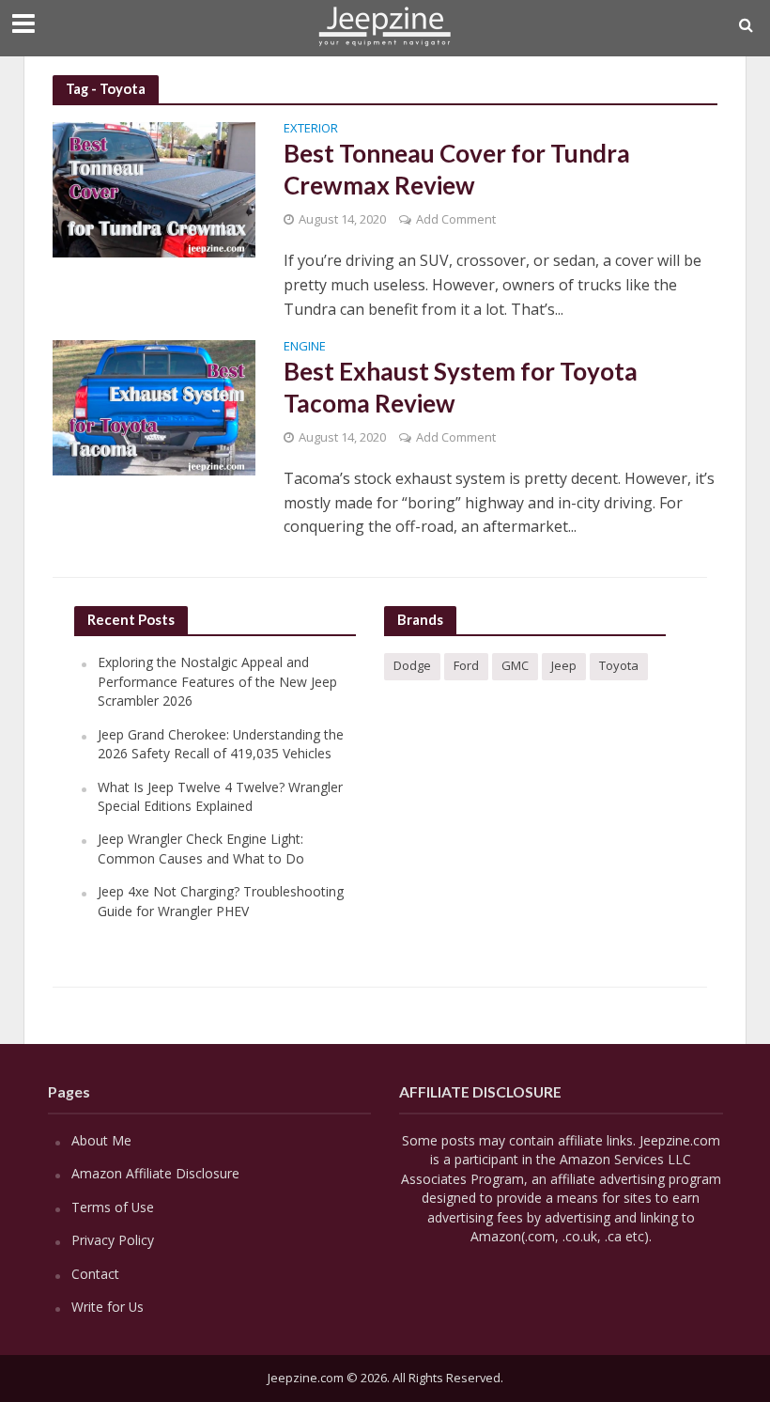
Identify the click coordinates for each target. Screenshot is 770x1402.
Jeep (564, 665)
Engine (305, 347)
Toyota (619, 665)
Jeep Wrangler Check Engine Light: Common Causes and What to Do (201, 848)
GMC (515, 665)
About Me (101, 1140)
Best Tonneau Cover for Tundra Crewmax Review (457, 169)
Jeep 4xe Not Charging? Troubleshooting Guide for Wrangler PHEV (221, 900)
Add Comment (456, 218)
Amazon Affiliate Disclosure (155, 1173)
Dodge (412, 665)
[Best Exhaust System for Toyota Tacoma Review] (154, 406)
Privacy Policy (112, 1240)
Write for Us (107, 1307)
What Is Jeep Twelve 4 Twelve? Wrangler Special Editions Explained (220, 796)
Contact (95, 1274)
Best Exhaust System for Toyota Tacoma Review (461, 387)
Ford (466, 665)
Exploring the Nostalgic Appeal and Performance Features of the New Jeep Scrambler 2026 (217, 681)
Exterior (311, 129)
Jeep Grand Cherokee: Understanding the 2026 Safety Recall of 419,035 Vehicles (221, 743)
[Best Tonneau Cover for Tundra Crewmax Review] (154, 189)
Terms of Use (112, 1207)
